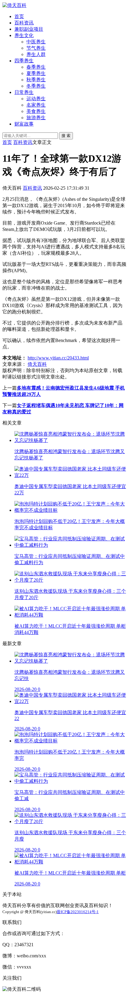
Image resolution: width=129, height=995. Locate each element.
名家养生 (36, 104)
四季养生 (24, 60)
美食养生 (36, 111)
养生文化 (24, 35)
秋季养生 (36, 79)
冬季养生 (36, 86)
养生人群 (36, 54)
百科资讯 (24, 22)
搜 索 (66, 135)
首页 (19, 16)
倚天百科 (37, 364)
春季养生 (36, 67)
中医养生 (36, 41)
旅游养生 (36, 117)
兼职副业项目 (28, 29)
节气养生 (36, 48)
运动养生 (36, 98)
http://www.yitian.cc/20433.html (58, 357)
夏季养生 (36, 73)
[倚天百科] (14, 5)
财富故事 (24, 123)
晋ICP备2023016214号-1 (78, 911)
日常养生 (24, 92)
